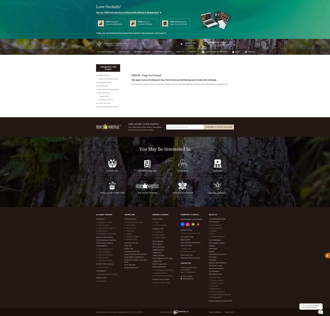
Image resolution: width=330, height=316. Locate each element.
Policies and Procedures (216, 268)
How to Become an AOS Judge (162, 258)
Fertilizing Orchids (131, 239)
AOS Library (214, 286)
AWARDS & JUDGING (142, 52)
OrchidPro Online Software (160, 279)
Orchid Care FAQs (129, 265)
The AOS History (216, 277)
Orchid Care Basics (130, 219)
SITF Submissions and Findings (164, 270)
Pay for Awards (157, 244)
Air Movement (130, 231)
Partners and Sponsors (218, 292)
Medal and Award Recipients (217, 263)
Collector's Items (101, 278)
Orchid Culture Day (104, 103)
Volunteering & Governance (217, 254)
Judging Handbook (158, 255)
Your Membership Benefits (217, 219)
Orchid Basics (100, 219)
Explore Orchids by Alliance (104, 237)
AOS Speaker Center (104, 82)
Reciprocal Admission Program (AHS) (220, 301)
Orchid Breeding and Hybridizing (106, 240)
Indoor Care (128, 246)
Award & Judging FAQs (159, 264)
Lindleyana (214, 231)
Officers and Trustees (215, 265)
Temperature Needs (132, 236)
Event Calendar (103, 86)
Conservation (213, 248)
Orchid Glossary (103, 231)
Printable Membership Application (221, 294)
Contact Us (186, 263)
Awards (156, 222)
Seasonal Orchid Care (131, 243)
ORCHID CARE (124, 52)
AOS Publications (214, 222)
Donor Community (104, 93)
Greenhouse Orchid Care (132, 251)
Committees (212, 260)
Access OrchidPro (103, 267)
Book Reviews (102, 281)
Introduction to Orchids (105, 222)
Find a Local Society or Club (109, 79)
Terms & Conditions (215, 312)
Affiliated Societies (104, 75)
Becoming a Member (217, 280)
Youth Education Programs (104, 243)
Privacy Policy (229, 312)
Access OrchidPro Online (162, 283)
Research (212, 251)
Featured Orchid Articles (105, 255)
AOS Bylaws (213, 257)
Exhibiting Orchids (158, 229)
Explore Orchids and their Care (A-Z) (135, 254)
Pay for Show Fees (158, 247)
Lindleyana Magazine (104, 252)
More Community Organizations (108, 89)
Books (213, 234)
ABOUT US (180, 52)
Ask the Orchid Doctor (131, 268)
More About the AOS (215, 274)
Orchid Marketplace (215, 240)
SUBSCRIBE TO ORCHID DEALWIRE (218, 127)
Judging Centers (157, 261)
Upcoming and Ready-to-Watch (108, 274)
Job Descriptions (214, 271)
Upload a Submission (160, 273)
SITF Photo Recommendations (163, 276)
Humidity (128, 234)
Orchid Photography (160, 225)
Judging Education (158, 250)
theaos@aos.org (188, 279)
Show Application (157, 241)
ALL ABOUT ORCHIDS (106, 52)
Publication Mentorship (218, 236)
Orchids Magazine (101, 246)
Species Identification (159, 267)
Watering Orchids (131, 228)
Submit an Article (103, 257)
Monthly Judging (159, 235)
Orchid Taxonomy (103, 225)
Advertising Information (105, 260)
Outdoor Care (128, 248)
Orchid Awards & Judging (216, 243)
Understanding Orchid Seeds (107, 234)
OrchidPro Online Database (104, 264)
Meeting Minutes (216, 289)
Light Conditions (131, 225)
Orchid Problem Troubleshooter (134, 257)
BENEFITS (192, 52)
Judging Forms (157, 252)
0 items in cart (190, 43)
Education (212, 246)
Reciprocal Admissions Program (108, 107)
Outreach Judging (159, 238)
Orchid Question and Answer (107, 228)
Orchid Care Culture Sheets (134, 222)
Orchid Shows (158, 232)
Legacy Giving (104, 96)
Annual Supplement (217, 228)
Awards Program (157, 219)
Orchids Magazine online (105, 249)
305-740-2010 (187, 276)
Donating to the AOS (106, 100)
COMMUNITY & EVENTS (163, 52)
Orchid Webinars (101, 271)
